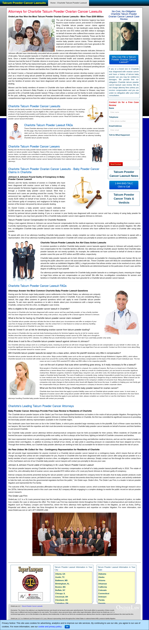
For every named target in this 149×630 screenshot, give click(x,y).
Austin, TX (59, 577)
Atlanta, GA (60, 574)
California (102, 587)
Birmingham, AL (62, 584)
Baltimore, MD (61, 580)
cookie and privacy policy (49, 626)
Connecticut (103, 594)
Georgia (101, 603)
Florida (101, 600)
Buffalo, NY (60, 590)
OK (67, 627)
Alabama (102, 574)
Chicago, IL (60, 594)
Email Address (115, 126)
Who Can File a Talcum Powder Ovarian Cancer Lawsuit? (124, 59)
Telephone (113, 117)
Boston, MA (60, 587)
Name (111, 108)
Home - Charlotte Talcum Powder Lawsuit (68, 3)
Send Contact (115, 164)
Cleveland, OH (61, 600)
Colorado (102, 590)
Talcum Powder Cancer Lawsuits (24, 2)
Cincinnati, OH (61, 597)
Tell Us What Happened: (119, 135)
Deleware (102, 597)
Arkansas (102, 584)
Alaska (101, 577)
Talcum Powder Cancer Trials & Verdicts (124, 198)
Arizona (101, 580)
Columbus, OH (61, 603)
